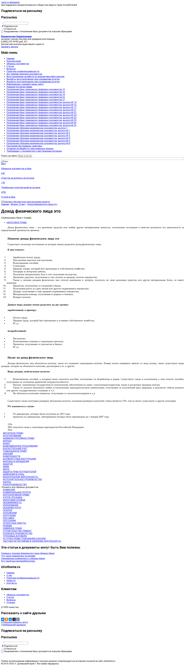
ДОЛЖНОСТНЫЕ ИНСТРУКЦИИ (19, 459)
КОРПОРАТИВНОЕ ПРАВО (16, 495)
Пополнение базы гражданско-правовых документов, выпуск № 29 (41, 120)
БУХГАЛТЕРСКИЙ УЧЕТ (15, 448)
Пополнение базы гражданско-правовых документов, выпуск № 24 (41, 115)
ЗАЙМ (6, 466)
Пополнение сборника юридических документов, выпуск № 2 (38, 133)
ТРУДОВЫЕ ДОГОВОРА (15, 536)
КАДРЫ (7, 482)
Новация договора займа (19, 87)
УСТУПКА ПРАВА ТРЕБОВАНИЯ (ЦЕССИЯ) (24, 538)
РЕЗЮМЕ (7, 525)
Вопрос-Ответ (18, 204)
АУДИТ (6, 443)
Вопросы (11, 69)
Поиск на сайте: (9, 156)
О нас (9, 575)
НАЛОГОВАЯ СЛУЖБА (14, 500)
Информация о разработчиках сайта (25, 84)
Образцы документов (18, 63)
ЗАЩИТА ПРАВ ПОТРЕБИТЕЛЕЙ (19, 471)
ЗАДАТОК (8, 464)
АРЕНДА (7, 441)
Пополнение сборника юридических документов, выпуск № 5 (38, 141)
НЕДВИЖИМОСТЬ (12, 502)
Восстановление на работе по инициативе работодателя (35, 76)
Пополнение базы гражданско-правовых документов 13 (36, 89)
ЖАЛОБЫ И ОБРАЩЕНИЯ (16, 461)
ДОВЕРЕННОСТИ (11, 456)
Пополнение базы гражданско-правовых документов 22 (36, 97)
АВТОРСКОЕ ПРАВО (13, 433)
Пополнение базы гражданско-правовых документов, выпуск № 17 (41, 107)
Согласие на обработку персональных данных (30, 148)
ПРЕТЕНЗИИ (9, 520)
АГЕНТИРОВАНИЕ (12, 435)
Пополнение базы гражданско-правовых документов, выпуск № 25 (41, 117)
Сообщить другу (19, 622)
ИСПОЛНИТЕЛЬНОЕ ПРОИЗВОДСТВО (22, 479)
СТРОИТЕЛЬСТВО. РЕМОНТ (17, 531)
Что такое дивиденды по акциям (18, 556)
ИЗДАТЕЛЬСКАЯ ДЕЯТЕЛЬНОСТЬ (20, 477)
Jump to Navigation (10, 2)
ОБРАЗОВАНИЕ (10, 505)
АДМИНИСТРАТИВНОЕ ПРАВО (18, 438)
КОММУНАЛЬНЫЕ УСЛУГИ (17, 492)
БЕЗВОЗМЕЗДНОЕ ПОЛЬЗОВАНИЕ (20, 446)
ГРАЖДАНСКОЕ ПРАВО (15, 451)
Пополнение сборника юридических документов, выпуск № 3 (38, 135)
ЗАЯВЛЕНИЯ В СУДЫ (13, 474)
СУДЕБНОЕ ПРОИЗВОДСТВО (17, 533)
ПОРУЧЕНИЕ (9, 515)
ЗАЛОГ (6, 469)
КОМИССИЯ (9, 489)
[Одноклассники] (6, 619)
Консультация (14, 61)
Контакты (12, 583)
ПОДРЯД (7, 510)
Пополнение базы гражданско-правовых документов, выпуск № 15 (41, 105)
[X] (14, 619)
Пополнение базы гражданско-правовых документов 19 (36, 94)
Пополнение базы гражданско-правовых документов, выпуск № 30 (41, 123)
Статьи (10, 66)
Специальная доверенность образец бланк (23, 558)
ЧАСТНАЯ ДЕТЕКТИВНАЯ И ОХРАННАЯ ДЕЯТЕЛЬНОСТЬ (32, 541)
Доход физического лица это (42, 204)
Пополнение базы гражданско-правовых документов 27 (36, 99)
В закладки (20, 625)
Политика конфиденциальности (23, 71)
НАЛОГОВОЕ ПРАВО (17, 222)
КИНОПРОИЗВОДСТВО (15, 484)
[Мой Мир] (10, 619)
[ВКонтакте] (2, 619)
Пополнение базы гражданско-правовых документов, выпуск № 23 (41, 112)
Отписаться (10, 29)
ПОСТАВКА (8, 518)
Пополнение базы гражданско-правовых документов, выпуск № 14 (41, 102)
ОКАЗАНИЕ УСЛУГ (12, 507)
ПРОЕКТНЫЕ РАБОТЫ (14, 523)
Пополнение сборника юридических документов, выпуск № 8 (38, 143)
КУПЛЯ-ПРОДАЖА (12, 497)
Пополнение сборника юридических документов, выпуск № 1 (38, 130)
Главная (10, 58)
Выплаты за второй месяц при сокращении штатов (33, 79)
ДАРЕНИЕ (8, 453)
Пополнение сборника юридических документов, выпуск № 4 (38, 138)
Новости (11, 580)
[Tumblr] (18, 619)
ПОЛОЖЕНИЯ (10, 513)
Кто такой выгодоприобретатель (18, 561)
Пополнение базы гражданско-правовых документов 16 (36, 92)
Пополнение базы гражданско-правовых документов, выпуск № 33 (41, 125)
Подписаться (10, 26)
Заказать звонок (9, 46)
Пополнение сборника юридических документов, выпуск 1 (37, 128)
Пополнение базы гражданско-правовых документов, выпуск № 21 (41, 110)
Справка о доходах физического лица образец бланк (28, 553)
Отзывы (11, 602)
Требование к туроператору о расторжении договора (34, 151)
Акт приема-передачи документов (24, 74)
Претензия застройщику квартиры (24, 146)
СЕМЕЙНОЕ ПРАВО (12, 528)
